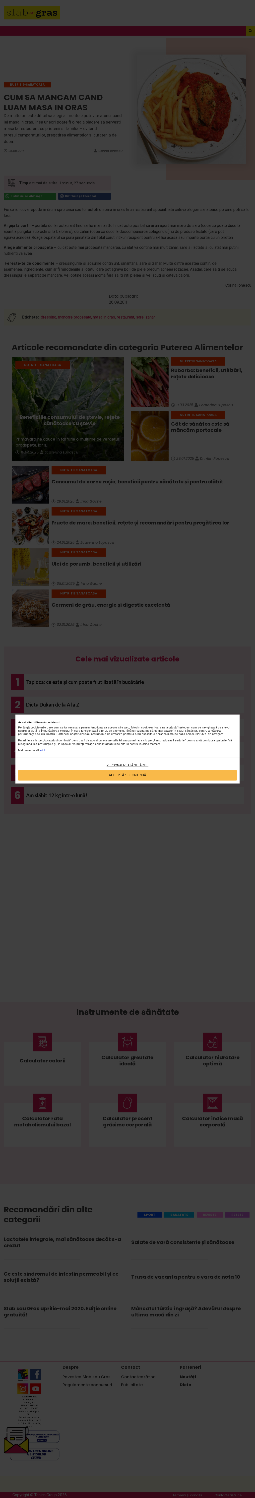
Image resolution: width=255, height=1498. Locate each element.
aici (42, 750)
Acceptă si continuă (127, 775)
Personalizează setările (127, 765)
